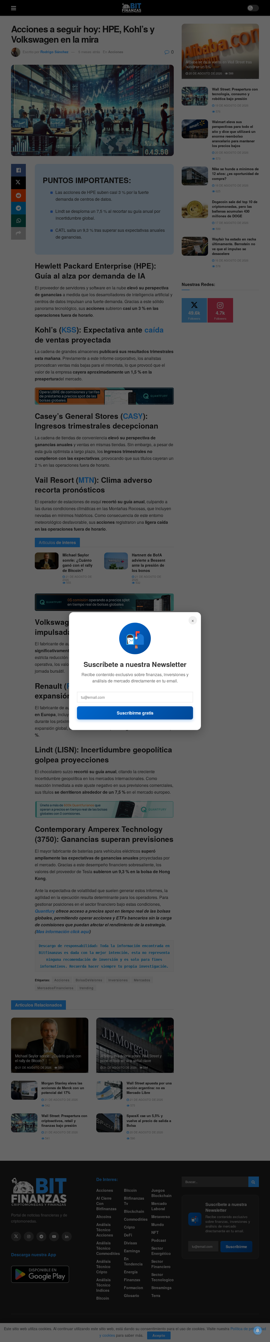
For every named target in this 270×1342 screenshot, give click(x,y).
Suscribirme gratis (135, 713)
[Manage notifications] (257, 1330)
